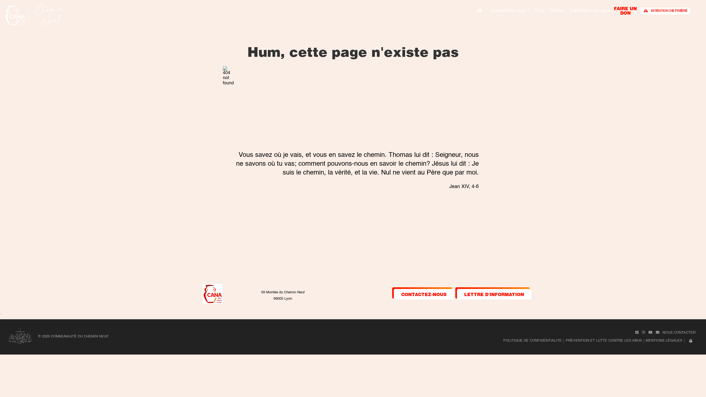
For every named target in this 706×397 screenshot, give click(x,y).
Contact (557, 11)
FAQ (539, 11)
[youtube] (650, 332)
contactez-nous (424, 294)
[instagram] (643, 332)
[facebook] (636, 332)
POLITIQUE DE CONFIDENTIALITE (532, 340)
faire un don (625, 10)
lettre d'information (494, 294)
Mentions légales (664, 340)
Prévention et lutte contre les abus (604, 340)
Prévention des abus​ (590, 11)
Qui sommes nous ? (510, 11)
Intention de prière (669, 11)
